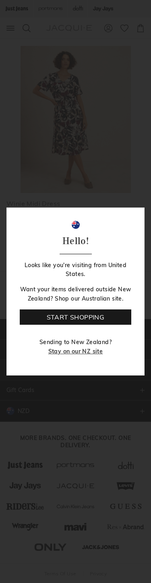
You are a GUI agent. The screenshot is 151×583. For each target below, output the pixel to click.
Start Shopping (76, 317)
